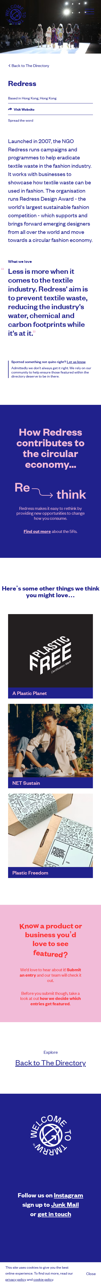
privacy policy (15, 1279)
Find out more (37, 531)
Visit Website (23, 109)
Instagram (68, 1195)
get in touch (54, 1213)
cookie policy (43, 1279)
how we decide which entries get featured (55, 1001)
